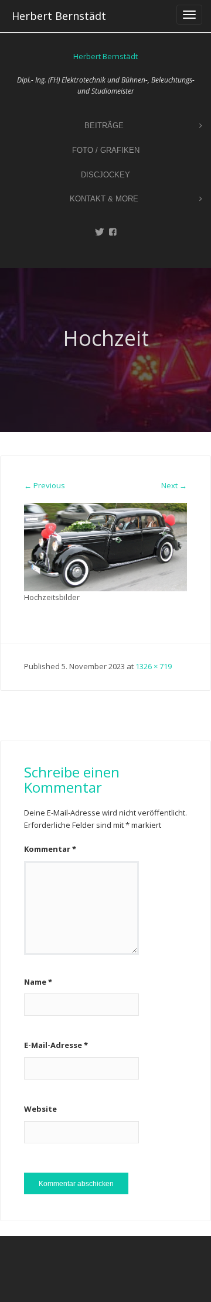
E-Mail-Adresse (56, 1045)
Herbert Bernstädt (59, 16)
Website (40, 1109)
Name (38, 981)
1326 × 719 (153, 666)
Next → (174, 485)
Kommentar (50, 849)
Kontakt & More (104, 198)
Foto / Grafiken (105, 150)
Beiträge (104, 125)
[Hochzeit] (105, 546)
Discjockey (105, 174)
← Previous (44, 485)
